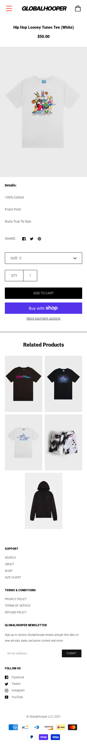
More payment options (43, 318)
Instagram (18, 690)
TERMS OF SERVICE (18, 605)
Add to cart (43, 293)
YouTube (17, 697)
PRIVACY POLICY (16, 599)
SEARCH (10, 557)
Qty (14, 275)
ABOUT (9, 564)
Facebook (18, 677)
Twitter (16, 684)
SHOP (8, 571)
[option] (43, 112)
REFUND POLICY (15, 612)
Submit (72, 653)
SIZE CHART (13, 577)
